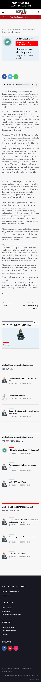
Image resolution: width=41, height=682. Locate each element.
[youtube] (10, 648)
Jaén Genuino (6, 595)
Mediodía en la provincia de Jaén (25, 29)
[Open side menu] (3, 12)
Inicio (3, 29)
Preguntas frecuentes (8, 627)
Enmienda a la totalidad (17, 395)
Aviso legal (7, 675)
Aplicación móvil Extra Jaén (10, 592)
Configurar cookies (33, 679)
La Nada (4, 306)
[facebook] (4, 76)
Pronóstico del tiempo (9, 631)
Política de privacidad (18, 675)
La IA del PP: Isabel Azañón (18, 482)
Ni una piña (7, 345)
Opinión (10, 29)
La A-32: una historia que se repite (30, 307)
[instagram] (15, 648)
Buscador (5, 634)
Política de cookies (32, 675)
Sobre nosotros (7, 608)
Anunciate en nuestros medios (11, 615)
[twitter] (10, 76)
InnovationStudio (7, 672)
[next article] (36, 17)
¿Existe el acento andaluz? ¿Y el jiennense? (24, 450)
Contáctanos (6, 611)
